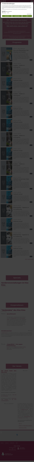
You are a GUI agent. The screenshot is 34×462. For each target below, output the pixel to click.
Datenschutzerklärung (9, 11)
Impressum (3, 11)
